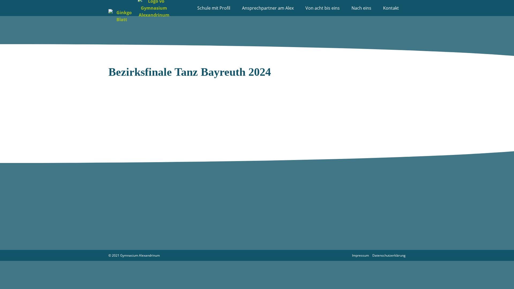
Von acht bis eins (322, 8)
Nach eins (361, 8)
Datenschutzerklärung (389, 255)
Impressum (360, 255)
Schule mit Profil (213, 8)
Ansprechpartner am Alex (268, 8)
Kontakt (391, 8)
